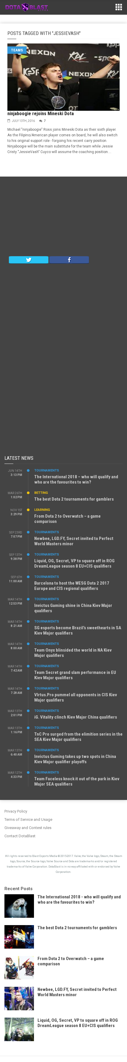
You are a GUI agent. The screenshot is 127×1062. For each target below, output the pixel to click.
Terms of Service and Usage (28, 819)
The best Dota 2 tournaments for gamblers (74, 499)
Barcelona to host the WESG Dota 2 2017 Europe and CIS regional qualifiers (71, 586)
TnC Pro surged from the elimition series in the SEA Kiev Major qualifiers (78, 737)
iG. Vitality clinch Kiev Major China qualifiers (75, 717)
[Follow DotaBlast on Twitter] (28, 259)
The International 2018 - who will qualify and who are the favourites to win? (79, 899)
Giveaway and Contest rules (27, 828)
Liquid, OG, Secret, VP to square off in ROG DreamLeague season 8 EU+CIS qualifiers (74, 563)
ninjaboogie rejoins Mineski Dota (40, 113)
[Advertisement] (63, 217)
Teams (17, 50)
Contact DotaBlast (19, 836)
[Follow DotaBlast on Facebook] (69, 259)
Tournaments (46, 470)
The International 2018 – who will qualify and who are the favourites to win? (76, 479)
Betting (41, 493)
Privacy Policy (15, 811)
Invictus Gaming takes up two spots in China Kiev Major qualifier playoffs (75, 759)
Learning (42, 510)
